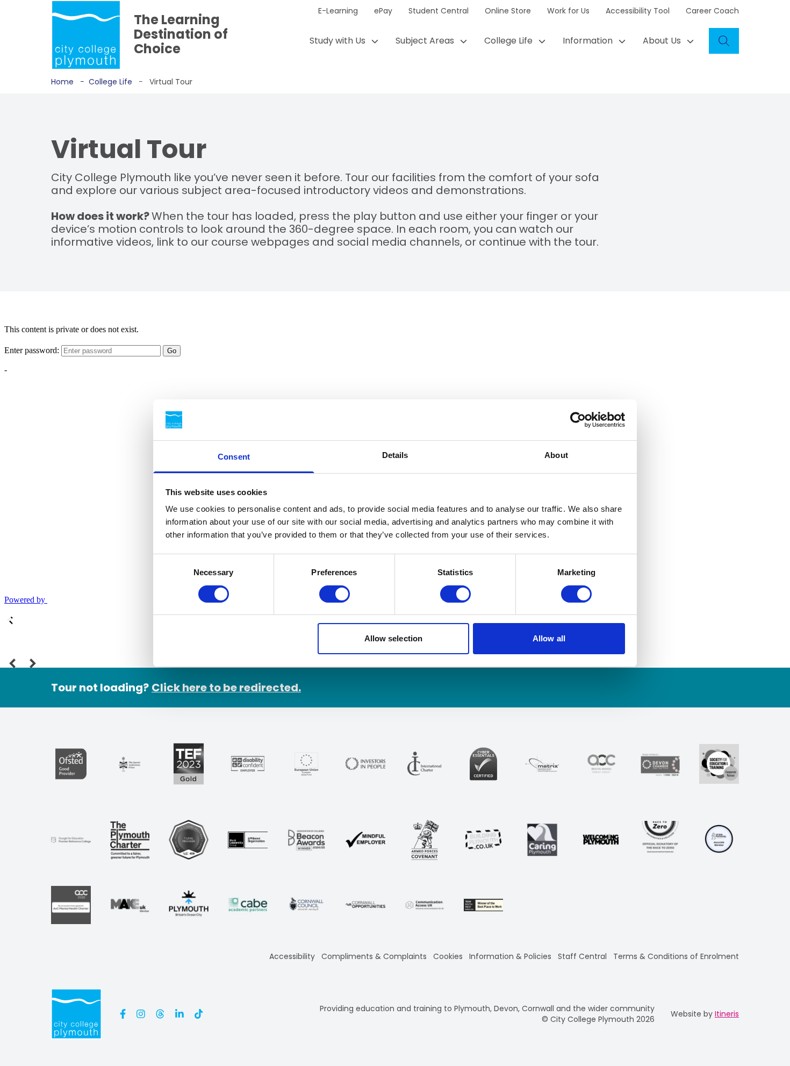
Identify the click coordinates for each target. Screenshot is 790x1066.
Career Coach (712, 10)
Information (588, 40)
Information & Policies (510, 956)
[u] (483, 764)
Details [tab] (395, 455)
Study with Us (337, 40)
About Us (662, 40)
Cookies (448, 956)
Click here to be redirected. (226, 687)
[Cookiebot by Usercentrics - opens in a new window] (578, 420)
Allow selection (393, 638)
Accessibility (292, 956)
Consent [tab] (234, 456)
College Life (508, 40)
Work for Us (568, 10)
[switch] (334, 594)
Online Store (508, 10)
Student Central (438, 10)
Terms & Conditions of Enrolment (676, 956)
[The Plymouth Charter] (130, 840)
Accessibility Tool (638, 10)
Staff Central (582, 956)
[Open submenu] (371, 40)
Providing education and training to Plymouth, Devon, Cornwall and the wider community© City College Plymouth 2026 (487, 1014)
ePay (383, 10)
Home (62, 81)
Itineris (727, 1013)
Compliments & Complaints (374, 956)
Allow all (549, 638)
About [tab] (556, 455)
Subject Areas (425, 40)
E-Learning (338, 10)
